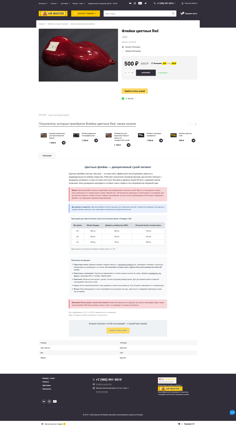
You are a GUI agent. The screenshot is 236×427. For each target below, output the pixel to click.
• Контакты (46, 389)
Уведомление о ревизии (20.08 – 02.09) (102, 3)
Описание (47, 155)
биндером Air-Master (125, 265)
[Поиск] (173, 13)
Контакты (42, 3)
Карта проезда (102, 392)
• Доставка (46, 385)
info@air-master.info (104, 384)
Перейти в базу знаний (135, 91)
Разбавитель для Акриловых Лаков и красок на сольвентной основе (122, 136)
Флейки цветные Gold (185, 134)
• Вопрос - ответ (48, 378)
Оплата (53, 3)
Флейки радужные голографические (89, 134)
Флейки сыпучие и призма (58, 24)
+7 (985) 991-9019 (165, 3)
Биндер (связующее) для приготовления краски (57, 135)
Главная (42, 24)
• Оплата (45, 382)
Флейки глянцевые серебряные (154, 134)
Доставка (64, 3)
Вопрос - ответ (78, 3)
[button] (195, 124)
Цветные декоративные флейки (83, 24)
